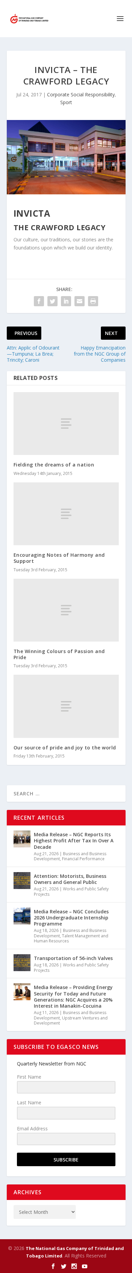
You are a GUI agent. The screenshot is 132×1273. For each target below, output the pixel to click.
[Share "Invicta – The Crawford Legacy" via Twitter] (52, 301)
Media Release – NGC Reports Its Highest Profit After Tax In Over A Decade (73, 840)
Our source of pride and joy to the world (65, 747)
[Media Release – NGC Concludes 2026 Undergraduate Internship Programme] (22, 916)
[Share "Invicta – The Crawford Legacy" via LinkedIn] (66, 301)
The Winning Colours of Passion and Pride (59, 654)
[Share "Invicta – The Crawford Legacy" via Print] (93, 301)
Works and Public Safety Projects (71, 891)
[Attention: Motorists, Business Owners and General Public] (22, 880)
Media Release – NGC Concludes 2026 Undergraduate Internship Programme (71, 917)
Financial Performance (83, 859)
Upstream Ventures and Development (71, 1020)
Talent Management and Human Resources (71, 938)
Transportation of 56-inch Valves (73, 958)
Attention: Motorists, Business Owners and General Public (70, 879)
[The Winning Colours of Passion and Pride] (66, 610)
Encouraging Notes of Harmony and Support (59, 558)
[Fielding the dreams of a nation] (66, 423)
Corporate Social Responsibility (81, 94)
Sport (66, 102)
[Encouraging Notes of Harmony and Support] (66, 514)
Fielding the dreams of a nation (54, 464)
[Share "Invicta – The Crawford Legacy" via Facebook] (39, 301)
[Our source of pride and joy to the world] (66, 706)
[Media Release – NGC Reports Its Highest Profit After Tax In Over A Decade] (22, 839)
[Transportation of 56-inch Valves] (22, 962)
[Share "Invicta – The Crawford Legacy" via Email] (79, 301)
